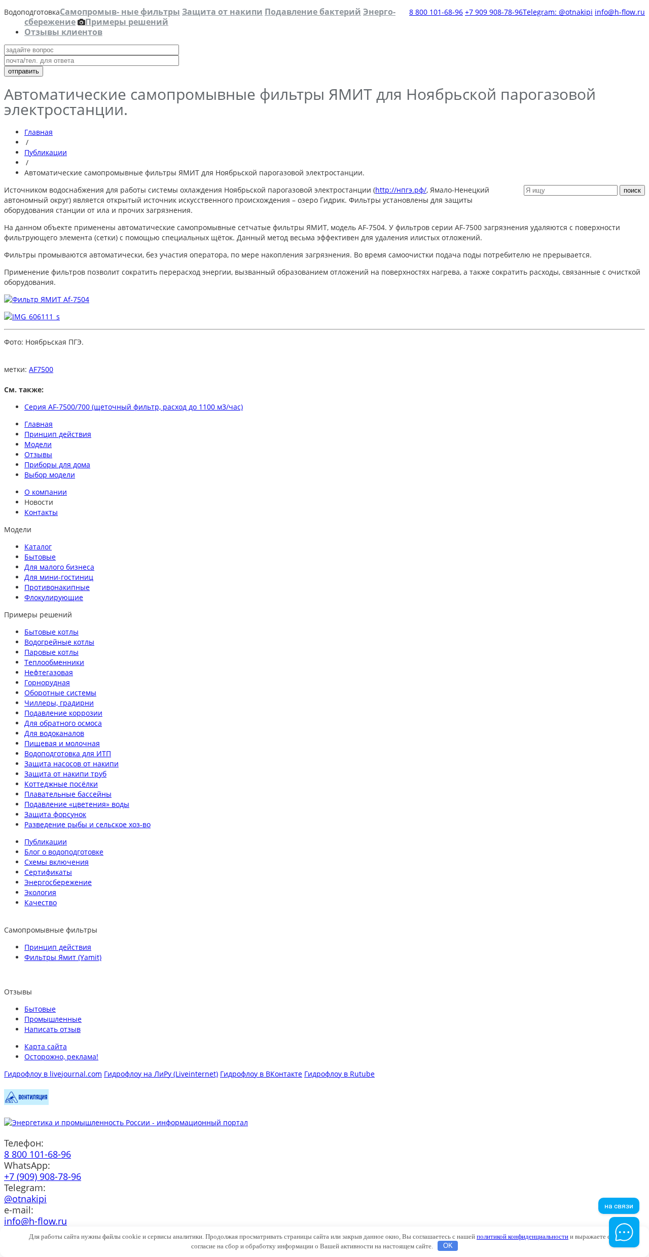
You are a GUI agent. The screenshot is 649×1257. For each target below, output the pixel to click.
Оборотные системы (60, 692)
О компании (45, 492)
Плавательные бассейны (68, 794)
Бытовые (40, 557)
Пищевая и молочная (62, 743)
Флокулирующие (53, 597)
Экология (40, 892)
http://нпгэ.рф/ (400, 190)
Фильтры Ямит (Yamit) (62, 957)
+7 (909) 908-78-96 (42, 1176)
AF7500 (41, 369)
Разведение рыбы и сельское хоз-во (87, 824)
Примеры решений (126, 21)
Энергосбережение (58, 882)
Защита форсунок (55, 814)
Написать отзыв (52, 1029)
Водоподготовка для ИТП (67, 753)
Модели (38, 444)
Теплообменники (54, 662)
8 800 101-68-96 (436, 12)
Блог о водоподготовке (63, 852)
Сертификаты (48, 872)
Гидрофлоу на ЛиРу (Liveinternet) (161, 1074)
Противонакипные (57, 587)
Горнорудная (47, 682)
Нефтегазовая (48, 672)
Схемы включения (56, 862)
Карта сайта (45, 1046)
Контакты (41, 512)
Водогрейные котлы (59, 642)
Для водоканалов (54, 733)
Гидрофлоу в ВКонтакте (261, 1074)
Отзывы (38, 454)
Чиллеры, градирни (59, 703)
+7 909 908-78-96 (494, 12)
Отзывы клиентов (63, 32)
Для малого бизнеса (59, 567)
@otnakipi (25, 1199)
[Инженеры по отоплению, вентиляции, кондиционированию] (26, 1102)
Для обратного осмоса (63, 723)
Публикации (45, 152)
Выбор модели (49, 474)
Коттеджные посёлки (61, 784)
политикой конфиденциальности (522, 1236)
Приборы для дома (57, 464)
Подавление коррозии (63, 713)
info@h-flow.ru (620, 12)
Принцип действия (57, 434)
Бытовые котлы (51, 632)
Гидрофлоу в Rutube (339, 1074)
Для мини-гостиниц (58, 577)
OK (448, 1245)
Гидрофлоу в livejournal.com (53, 1074)
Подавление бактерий (313, 11)
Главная (38, 132)
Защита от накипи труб (65, 774)
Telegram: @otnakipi (558, 12)
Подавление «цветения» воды (76, 804)
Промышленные (53, 1019)
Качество (40, 902)
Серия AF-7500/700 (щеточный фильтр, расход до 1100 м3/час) (133, 407)
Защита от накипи (222, 11)
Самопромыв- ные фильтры (120, 11)
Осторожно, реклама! (61, 1056)
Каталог (38, 546)
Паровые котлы (51, 652)
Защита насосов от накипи (71, 763)
